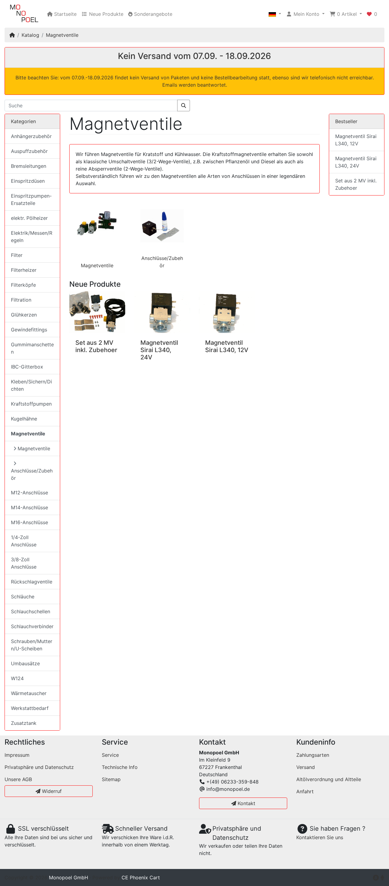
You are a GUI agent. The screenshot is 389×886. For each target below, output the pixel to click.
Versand (305, 767)
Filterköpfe (23, 285)
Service (110, 755)
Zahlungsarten (312, 755)
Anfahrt (305, 791)
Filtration (21, 300)
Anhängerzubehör (31, 136)
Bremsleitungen (28, 166)
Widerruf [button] (51, 791)
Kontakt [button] (245, 803)
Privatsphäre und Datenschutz (39, 767)
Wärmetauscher (28, 693)
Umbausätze (25, 663)
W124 (17, 678)
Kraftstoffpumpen (31, 404)
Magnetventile (62, 35)
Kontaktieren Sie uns (319, 837)
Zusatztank (23, 723)
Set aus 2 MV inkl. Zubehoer (96, 346)
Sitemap (111, 779)
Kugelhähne (24, 419)
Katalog (30, 35)
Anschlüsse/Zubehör (32, 474)
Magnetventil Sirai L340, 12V (226, 346)
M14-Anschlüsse (29, 507)
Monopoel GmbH (68, 877)
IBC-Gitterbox (27, 367)
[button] (275, 14)
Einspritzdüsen (28, 181)
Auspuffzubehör (29, 151)
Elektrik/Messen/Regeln (31, 236)
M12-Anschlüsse (29, 493)
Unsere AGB (18, 779)
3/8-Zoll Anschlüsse (23, 563)
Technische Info (120, 767)
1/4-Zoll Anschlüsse (23, 541)
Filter (16, 255)
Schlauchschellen (30, 611)
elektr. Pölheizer (29, 218)
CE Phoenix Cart (141, 877)
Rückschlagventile (31, 582)
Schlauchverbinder (32, 626)
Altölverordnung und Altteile (328, 779)
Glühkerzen (24, 315)
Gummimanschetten (32, 348)
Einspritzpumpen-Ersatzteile (31, 199)
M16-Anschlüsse (29, 522)
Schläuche (22, 597)
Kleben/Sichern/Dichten (31, 385)
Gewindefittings (29, 330)
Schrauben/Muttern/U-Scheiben (31, 645)
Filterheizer (23, 270)
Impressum (17, 755)
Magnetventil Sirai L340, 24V (159, 350)
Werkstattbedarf (30, 708)
